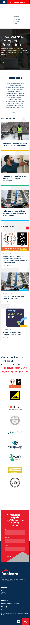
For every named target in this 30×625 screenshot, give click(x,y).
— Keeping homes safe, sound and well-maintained (14, 178)
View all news (19, 228)
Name (7, 529)
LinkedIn (4, 2)
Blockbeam (4, 614)
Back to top (25, 621)
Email (6, 546)
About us (16, 21)
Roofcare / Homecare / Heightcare (15, 10)
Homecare (16, 18)
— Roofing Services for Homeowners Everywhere (15, 144)
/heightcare (15, 219)
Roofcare (16, 16)
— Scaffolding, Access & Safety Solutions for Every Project (14, 213)
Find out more (7, 266)
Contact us (16, 25)
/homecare (14, 184)
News (15, 23)
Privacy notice (4, 609)
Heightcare (16, 19)
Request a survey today (18, 2)
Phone (7, 537)
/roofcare (14, 149)
